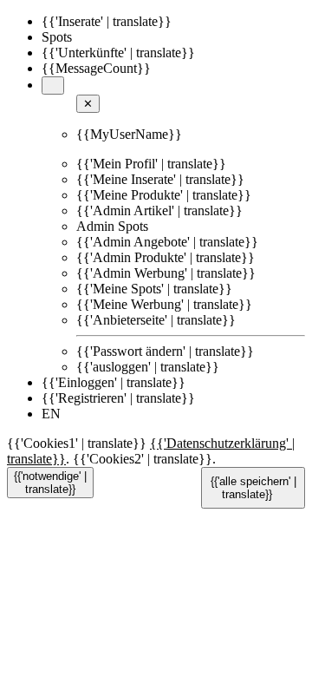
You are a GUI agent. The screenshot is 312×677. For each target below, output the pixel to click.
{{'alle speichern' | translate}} (253, 488)
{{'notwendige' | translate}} (50, 483)
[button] (53, 85)
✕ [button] (88, 103)
